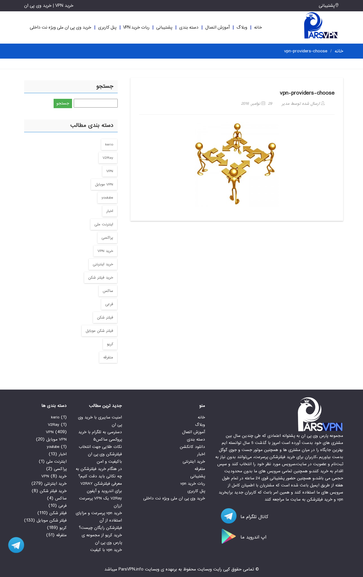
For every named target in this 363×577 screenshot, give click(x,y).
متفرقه (108, 357)
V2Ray (108, 158)
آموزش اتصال (217, 27)
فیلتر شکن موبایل (99, 331)
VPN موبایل (104, 184)
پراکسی (107, 237)
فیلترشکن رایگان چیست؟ (100, 528)
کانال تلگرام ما (253, 516)
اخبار (109, 211)
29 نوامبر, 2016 (256, 104)
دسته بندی (189, 27)
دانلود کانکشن (192, 447)
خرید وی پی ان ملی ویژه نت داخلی (60, 27)
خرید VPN (105, 251)
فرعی (109, 304)
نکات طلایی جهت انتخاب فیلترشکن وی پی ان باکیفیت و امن (100, 454)
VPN (109, 171)
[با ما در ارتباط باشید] (14, 545)
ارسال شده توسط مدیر (301, 104)
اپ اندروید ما (252, 537)
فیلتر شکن (105, 317)
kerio (109, 144)
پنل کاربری (107, 27)
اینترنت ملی (103, 224)
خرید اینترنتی (103, 264)
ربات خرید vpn (136, 27)
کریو (110, 344)
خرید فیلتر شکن (100, 277)
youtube (107, 197)
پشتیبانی (327, 5)
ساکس (108, 291)
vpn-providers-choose (307, 93)
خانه (258, 27)
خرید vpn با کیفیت (106, 550)
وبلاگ (242, 27)
